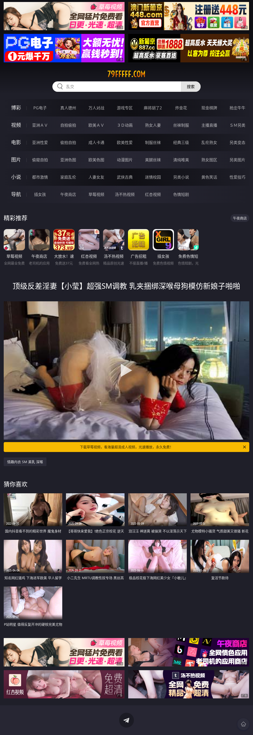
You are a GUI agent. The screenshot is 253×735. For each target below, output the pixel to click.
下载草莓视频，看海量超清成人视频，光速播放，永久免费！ (126, 447)
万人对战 (96, 108)
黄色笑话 (209, 177)
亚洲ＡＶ (40, 125)
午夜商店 (68, 194)
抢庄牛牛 (237, 108)
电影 (16, 142)
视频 (16, 125)
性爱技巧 (237, 177)
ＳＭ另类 (237, 125)
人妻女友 (96, 177)
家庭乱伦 (68, 177)
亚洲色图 (68, 160)
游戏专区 (125, 108)
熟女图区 (209, 160)
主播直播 (209, 125)
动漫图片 (125, 160)
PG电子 (40, 108)
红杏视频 (153, 194)
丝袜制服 (181, 125)
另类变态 (237, 142)
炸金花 (181, 108)
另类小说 (181, 177)
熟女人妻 (153, 125)
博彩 (16, 107)
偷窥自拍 (40, 160)
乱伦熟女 (209, 142)
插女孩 (40, 194)
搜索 (191, 86)
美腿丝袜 (153, 160)
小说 (16, 177)
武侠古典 (125, 177)
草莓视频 (96, 194)
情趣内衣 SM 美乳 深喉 (25, 461)
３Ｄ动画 (125, 125)
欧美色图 (96, 160)
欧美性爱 (125, 142)
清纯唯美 (181, 160)
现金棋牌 (209, 108)
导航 (16, 194)
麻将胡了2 (153, 108)
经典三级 (181, 142)
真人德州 (68, 108)
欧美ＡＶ (96, 125)
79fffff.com (126, 74)
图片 (16, 159)
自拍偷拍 (68, 125)
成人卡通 (96, 142)
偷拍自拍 (68, 142)
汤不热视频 (125, 194)
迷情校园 (153, 177)
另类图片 (237, 160)
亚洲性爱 (40, 142)
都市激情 (40, 177)
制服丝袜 (153, 142)
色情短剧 (181, 194)
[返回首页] (243, 724)
